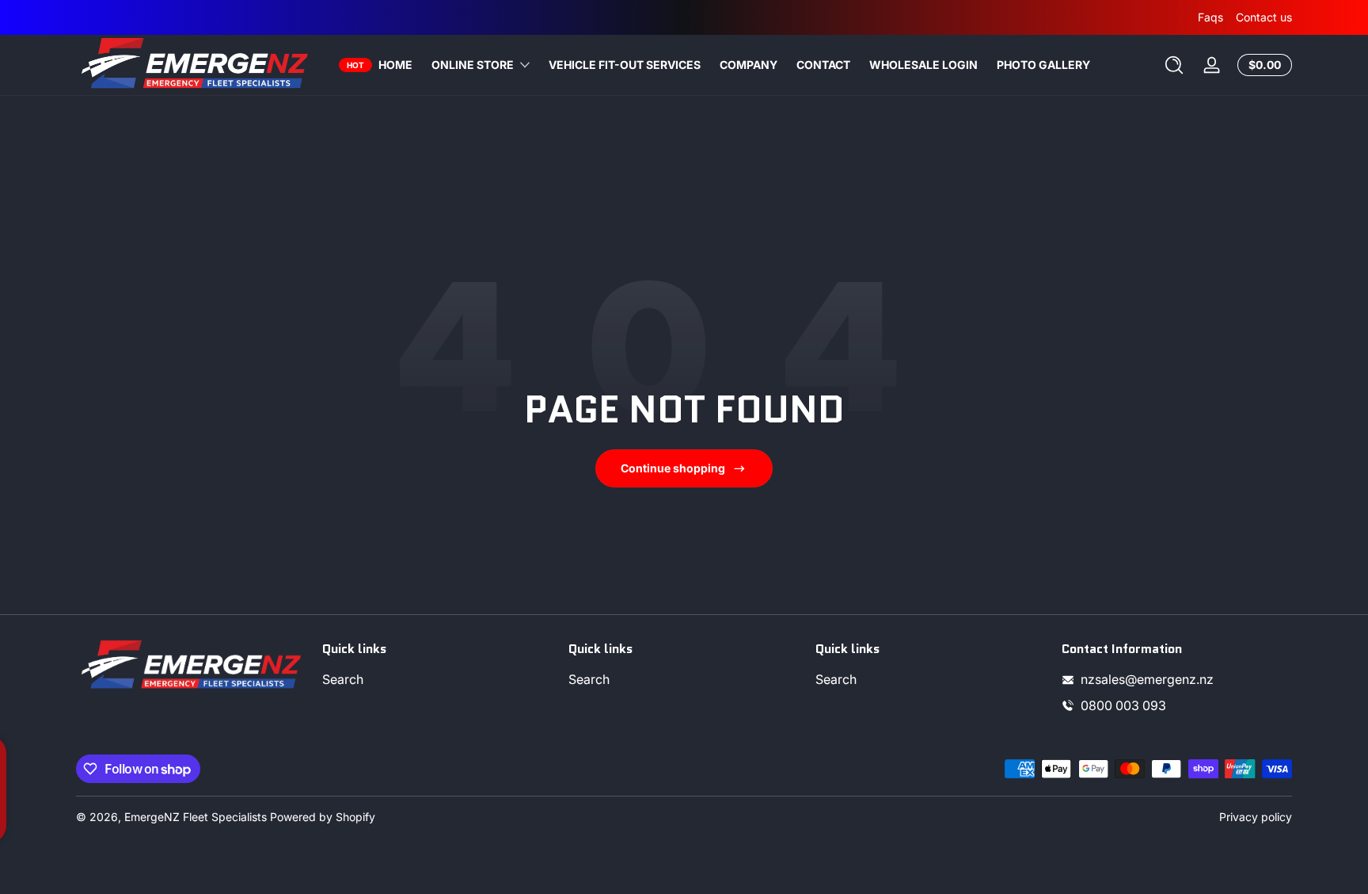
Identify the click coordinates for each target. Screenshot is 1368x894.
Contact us (1264, 17)
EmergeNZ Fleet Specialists (195, 816)
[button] (1174, 65)
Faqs (1210, 17)
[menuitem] (437, 679)
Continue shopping (673, 468)
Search (342, 679)
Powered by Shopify (322, 816)
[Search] (1174, 64)
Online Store (472, 64)
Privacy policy (1255, 816)
